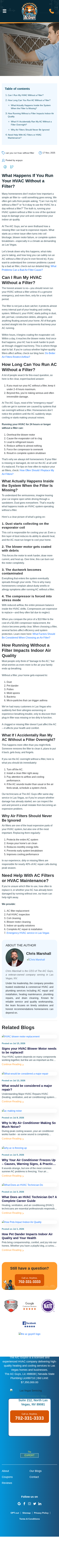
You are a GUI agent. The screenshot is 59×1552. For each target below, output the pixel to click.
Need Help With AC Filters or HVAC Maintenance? (24, 136)
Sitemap (26, 1513)
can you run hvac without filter (20, 153)
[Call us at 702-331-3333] (51, 11)
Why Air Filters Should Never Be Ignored (30, 129)
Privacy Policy (41, 1513)
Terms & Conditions (29, 1519)
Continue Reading (11, 1064)
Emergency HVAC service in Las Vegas (28, 933)
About (5, 1470)
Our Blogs (35, 1470)
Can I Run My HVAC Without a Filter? (26, 95)
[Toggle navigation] (4, 11)
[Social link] (19, 1503)
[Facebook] (5, 167)
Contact (34, 1476)
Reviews (7, 1482)
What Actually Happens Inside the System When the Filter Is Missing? (31, 107)
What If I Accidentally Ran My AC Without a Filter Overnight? (31, 123)
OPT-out (15, 1513)
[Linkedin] (18, 167)
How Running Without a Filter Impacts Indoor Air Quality (31, 115)
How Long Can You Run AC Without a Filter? (29, 100)
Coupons (7, 1476)
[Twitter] (12, 167)
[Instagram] (25, 167)
